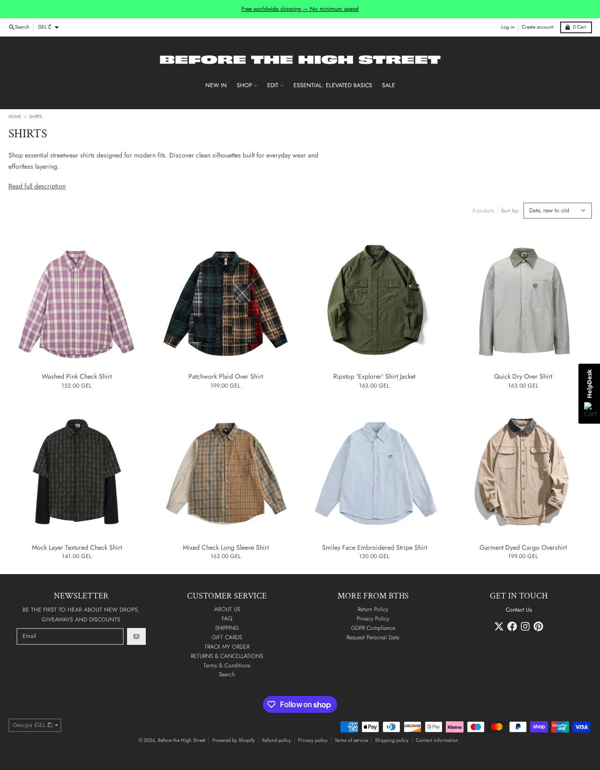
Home (14, 116)
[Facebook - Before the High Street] (512, 626)
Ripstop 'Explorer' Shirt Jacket (374, 377)
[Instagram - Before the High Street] (525, 626)
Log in (508, 26)
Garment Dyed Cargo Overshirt (523, 548)
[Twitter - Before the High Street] (499, 626)
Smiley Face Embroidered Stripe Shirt (374, 548)
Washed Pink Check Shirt (77, 377)
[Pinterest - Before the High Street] (538, 626)
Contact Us (519, 610)
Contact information (437, 740)
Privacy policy (313, 740)
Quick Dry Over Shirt (523, 377)
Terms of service (351, 740)
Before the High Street (181, 740)
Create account (538, 26)
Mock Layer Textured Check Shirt (77, 548)
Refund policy (276, 740)
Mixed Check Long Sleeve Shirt (226, 548)
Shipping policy (392, 740)
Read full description (37, 186)
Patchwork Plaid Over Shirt (225, 377)
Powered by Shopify (233, 740)
